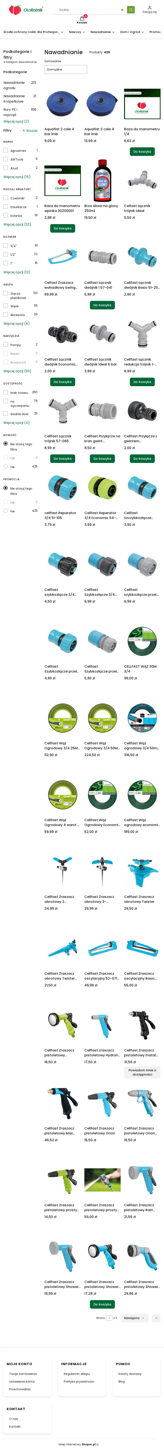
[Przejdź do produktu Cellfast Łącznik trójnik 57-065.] (62, 411)
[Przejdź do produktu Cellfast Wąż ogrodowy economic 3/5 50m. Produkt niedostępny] (142, 794)
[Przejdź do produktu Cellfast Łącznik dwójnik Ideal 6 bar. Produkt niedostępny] (102, 334)
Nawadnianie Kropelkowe (19, 99)
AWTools (16, 159)
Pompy (15, 345)
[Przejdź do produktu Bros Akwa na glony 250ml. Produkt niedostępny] (102, 180)
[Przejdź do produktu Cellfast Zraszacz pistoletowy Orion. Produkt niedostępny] (102, 1103)
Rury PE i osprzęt (19, 112)
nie (12, 467)
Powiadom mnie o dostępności (142, 1072)
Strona (100, 1318)
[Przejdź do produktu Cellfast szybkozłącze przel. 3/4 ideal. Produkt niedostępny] (142, 564)
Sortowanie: (53, 61)
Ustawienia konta (22, 1381)
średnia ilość (19, 414)
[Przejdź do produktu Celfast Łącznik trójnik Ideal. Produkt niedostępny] (142, 180)
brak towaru (19, 393)
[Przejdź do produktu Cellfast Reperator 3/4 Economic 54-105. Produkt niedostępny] (102, 487)
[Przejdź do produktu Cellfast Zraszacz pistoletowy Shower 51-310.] (102, 1256)
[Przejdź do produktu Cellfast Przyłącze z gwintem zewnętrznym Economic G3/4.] (142, 411)
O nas (13, 1419)
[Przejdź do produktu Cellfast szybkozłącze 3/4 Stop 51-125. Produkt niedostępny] (62, 564)
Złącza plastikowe (18, 295)
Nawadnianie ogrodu (19, 85)
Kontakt (15, 1426)
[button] (131, 9)
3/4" (13, 246)
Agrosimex (18, 151)
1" (11, 263)
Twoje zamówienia (23, 1374)
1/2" (13, 255)
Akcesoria (17, 315)
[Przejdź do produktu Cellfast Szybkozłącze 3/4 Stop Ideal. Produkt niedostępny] (102, 564)
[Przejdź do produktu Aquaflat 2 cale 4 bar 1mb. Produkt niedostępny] (62, 104)
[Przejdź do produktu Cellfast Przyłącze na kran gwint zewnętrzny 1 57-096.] (102, 411)
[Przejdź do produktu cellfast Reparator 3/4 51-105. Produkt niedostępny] (62, 487)
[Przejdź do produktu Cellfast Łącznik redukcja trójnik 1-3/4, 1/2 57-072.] (142, 334)
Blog (122, 1381)
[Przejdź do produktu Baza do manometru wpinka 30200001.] (62, 180)
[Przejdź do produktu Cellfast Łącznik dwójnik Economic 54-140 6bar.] (62, 334)
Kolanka (16, 216)
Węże (14, 306)
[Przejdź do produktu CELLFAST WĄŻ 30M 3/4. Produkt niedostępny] (142, 641)
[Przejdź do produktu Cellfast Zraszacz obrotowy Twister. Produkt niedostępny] (142, 871)
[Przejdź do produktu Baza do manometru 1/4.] (142, 104)
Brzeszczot (18, 362)
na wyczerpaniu (19, 403)
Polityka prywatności (79, 1381)
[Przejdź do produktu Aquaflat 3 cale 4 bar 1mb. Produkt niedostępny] (102, 104)
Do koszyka (142, 151)
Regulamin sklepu (77, 1374)
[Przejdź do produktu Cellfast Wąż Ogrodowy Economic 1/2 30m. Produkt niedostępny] (102, 794)
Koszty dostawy (130, 1374)
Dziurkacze (18, 207)
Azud (14, 168)
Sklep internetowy (77, 1444)
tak (12, 458)
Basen (14, 354)
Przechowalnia (20, 1389)
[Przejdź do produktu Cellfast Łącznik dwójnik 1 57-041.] (102, 257)
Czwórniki (17, 198)
